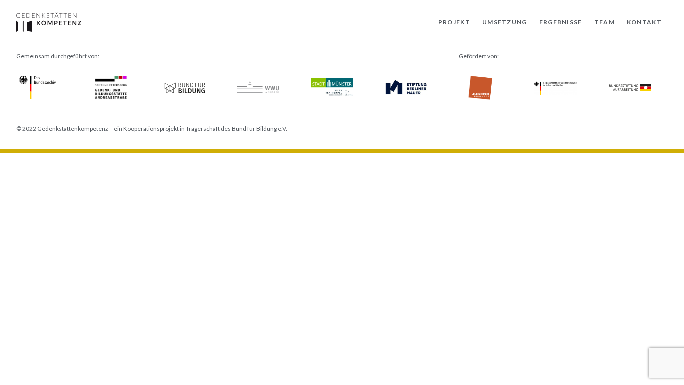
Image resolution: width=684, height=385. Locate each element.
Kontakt (644, 22)
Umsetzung (504, 22)
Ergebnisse (560, 22)
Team (604, 22)
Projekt (454, 22)
